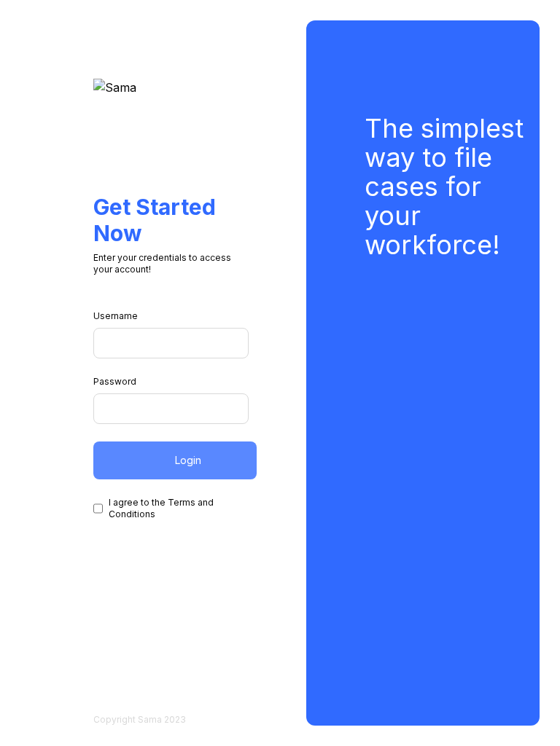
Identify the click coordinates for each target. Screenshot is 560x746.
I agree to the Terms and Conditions (161, 508)
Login (188, 460)
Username (115, 315)
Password (114, 381)
